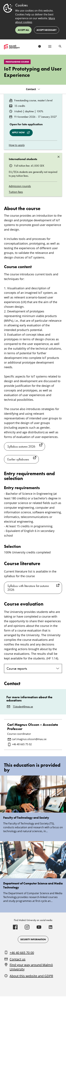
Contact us (17, 959)
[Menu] (49, 46)
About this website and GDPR (31, 976)
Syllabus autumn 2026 (21, 446)
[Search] (60, 46)
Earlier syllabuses (18, 459)
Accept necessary (47, 30)
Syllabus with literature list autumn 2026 (28, 588)
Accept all (23, 30)
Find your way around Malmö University (31, 967)
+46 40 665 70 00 (22, 952)
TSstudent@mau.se (23, 706)
